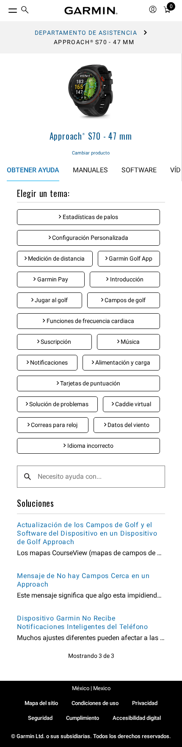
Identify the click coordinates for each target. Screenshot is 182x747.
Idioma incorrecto (89, 445)
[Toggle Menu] (5, 8)
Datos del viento (127, 424)
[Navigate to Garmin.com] (91, 10)
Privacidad (144, 703)
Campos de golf (124, 300)
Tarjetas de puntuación (89, 383)
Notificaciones (48, 362)
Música (129, 341)
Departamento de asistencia (86, 32)
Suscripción (55, 341)
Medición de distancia (56, 258)
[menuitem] (25, 11)
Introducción (126, 279)
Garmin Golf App (130, 258)
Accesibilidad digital (137, 718)
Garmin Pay (52, 279)
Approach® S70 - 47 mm (91, 135)
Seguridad (40, 718)
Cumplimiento (82, 718)
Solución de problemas (58, 404)
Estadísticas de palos (89, 216)
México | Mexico (91, 688)
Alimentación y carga (122, 362)
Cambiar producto (91, 153)
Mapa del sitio (41, 703)
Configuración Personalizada (89, 237)
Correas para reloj (53, 424)
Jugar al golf (50, 300)
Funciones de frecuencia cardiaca (89, 320)
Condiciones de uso (95, 703)
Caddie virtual (132, 404)
